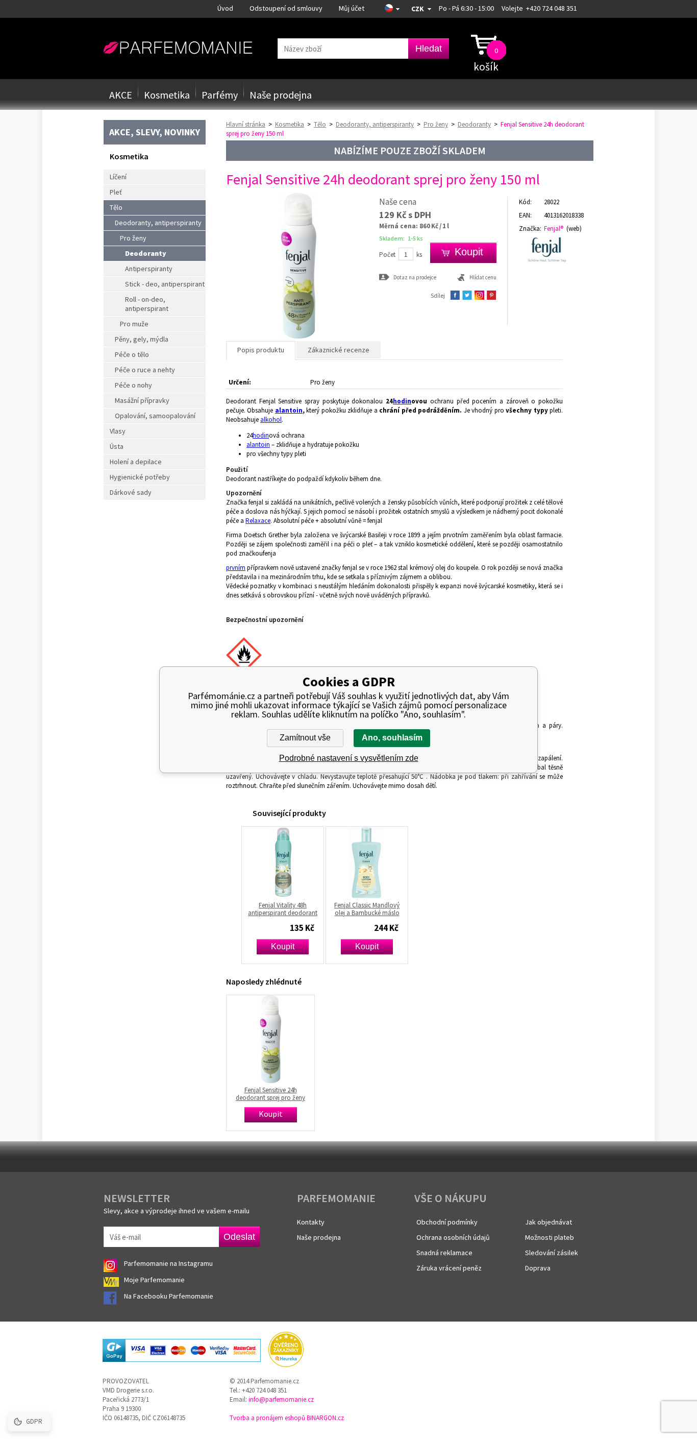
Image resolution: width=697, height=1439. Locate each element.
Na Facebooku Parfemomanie (169, 1296)
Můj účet (351, 8)
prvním (235, 567)
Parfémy (220, 94)
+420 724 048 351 (551, 8)
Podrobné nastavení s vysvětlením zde (348, 758)
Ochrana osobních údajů (453, 1237)
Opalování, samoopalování (155, 415)
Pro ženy (133, 238)
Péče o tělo (132, 354)
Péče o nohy (133, 385)
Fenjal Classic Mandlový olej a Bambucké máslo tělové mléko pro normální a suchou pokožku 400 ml (367, 909)
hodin (402, 401)
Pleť (116, 192)
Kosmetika (167, 94)
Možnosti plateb (549, 1237)
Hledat (428, 48)
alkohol (271, 419)
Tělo (116, 207)
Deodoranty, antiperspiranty (158, 222)
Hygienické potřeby (140, 477)
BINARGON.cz (325, 1417)
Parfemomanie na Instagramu (168, 1263)
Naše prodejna (281, 94)
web (574, 228)
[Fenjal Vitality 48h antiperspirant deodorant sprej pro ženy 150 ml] (282, 862)
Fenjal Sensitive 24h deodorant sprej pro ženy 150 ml (270, 1093)
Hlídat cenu (482, 277)
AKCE (120, 94)
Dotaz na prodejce (414, 277)
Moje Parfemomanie (155, 1279)
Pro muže (134, 323)
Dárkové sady (131, 492)
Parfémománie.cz (178, 48)
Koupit (282, 946)
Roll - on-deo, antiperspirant (146, 304)
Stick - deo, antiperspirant (165, 284)
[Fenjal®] (551, 250)
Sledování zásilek (551, 1252)
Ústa (116, 446)
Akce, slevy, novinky (154, 132)
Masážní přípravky (142, 400)
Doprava (538, 1268)
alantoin (289, 410)
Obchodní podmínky (447, 1222)
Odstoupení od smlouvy (286, 8)
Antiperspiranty (148, 268)
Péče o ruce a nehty (145, 369)
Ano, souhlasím (392, 737)
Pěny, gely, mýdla (141, 339)
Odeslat (239, 1237)
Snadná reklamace (444, 1252)
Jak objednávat (548, 1222)
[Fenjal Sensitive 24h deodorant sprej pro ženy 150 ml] (298, 336)
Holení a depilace (136, 461)
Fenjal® (553, 228)
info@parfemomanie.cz (281, 1399)
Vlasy (118, 431)
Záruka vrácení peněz (449, 1268)
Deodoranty (145, 253)
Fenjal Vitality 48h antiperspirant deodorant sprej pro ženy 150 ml (282, 909)
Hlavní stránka (245, 124)
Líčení (118, 176)
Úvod (225, 8)
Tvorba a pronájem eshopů (267, 1417)
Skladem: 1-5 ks (401, 238)
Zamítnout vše (305, 737)
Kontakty (311, 1222)
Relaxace (257, 520)
